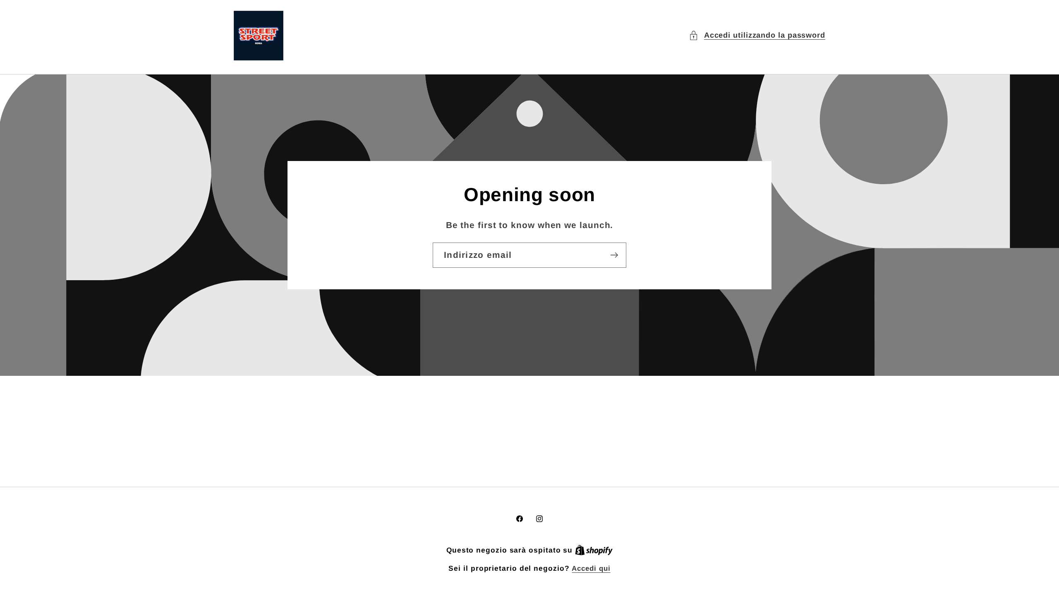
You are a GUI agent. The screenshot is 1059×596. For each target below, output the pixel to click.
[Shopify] (594, 550)
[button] (757, 35)
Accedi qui (591, 568)
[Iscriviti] (614, 255)
